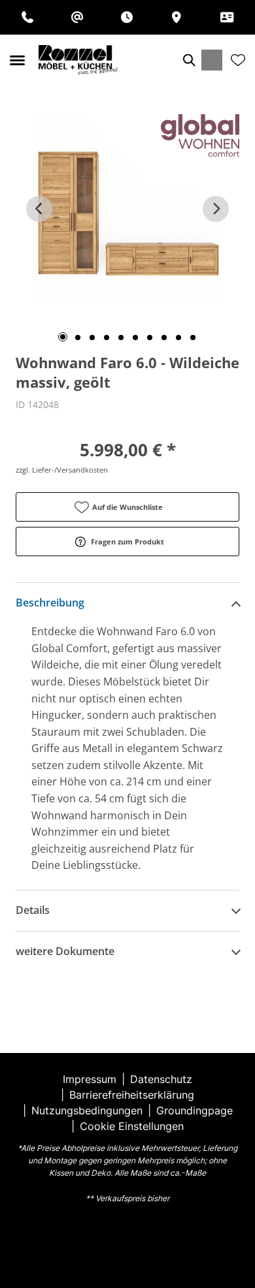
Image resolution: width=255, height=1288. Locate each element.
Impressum (89, 1079)
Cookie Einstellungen (132, 1126)
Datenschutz (161, 1079)
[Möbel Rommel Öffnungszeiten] (127, 17)
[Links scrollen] (39, 209)
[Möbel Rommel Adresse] (176, 17)
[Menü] (17, 60)
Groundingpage (194, 1110)
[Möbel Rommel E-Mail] (77, 17)
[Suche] (188, 60)
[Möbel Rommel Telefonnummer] (27, 17)
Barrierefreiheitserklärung (131, 1094)
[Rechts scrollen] (216, 209)
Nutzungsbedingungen (87, 1110)
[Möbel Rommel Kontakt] (227, 17)
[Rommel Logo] (78, 60)
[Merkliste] (238, 60)
